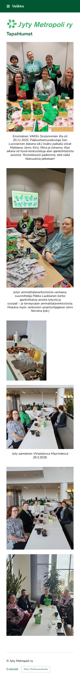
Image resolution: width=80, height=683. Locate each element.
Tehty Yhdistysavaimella (36, 669)
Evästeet (12, 669)
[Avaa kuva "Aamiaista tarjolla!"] (26, 350)
